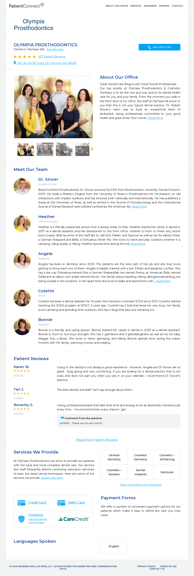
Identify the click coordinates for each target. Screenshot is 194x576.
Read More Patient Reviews (97, 440)
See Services (54, 49)
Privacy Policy (147, 566)
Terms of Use (168, 566)
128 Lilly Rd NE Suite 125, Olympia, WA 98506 (46, 63)
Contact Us (157, 568)
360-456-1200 (159, 47)
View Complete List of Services (140, 484)
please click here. (52, 478)
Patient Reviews (52, 56)
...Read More (155, 118)
